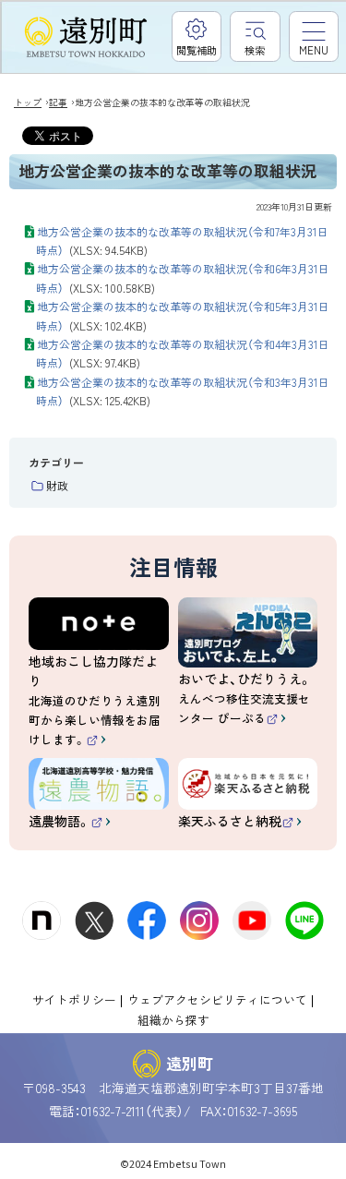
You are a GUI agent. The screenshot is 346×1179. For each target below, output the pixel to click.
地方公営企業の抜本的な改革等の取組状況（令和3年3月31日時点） (182, 391)
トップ (28, 102)
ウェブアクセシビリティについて (217, 999)
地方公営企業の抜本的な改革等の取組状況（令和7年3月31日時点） (182, 240)
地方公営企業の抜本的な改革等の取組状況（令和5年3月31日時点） (182, 315)
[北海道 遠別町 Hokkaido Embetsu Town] (85, 38)
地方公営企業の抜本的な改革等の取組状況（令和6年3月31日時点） (182, 277)
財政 (57, 485)
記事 (58, 102)
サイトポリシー (74, 999)
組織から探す (173, 1020)
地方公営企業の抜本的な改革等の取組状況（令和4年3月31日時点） (182, 353)
